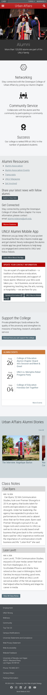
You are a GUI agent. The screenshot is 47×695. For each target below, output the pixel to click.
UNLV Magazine (12, 179)
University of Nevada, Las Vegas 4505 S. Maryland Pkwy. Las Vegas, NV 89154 (15, 660)
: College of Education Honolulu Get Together (23, 388)
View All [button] (41, 430)
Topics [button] (31, 1)
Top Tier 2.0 (7, 628)
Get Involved (11, 183)
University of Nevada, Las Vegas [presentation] (4, 1)
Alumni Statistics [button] (9, 224)
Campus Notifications (11, 633)
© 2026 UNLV (9, 683)
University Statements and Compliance (17, 638)
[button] (3, 6)
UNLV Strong (8, 613)
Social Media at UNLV (23, 691)
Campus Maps (8, 673)
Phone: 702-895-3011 (11, 668)
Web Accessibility (9, 648)
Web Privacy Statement (11, 643)
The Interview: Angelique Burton (20, 449)
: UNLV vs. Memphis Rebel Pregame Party (23, 375)
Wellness (6, 618)
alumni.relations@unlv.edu (20, 218)
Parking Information (10, 678)
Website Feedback (10, 653)
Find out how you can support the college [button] (18, 338)
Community (7, 623)
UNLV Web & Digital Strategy (33, 683)
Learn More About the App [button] (13, 258)
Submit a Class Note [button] (10, 198)
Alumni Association (14, 166)
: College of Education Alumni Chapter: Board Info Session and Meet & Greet (23, 362)
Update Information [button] (12, 295)
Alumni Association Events (17, 170)
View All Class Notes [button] (11, 596)
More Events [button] (37, 403)
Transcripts (10, 174)
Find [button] (44, 6)
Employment (8, 608)
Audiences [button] (41, 1)
